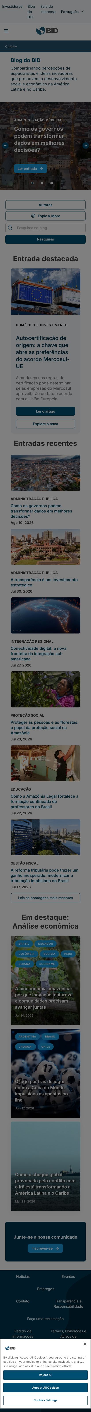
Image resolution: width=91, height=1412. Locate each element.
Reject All (45, 1375)
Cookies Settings (45, 1400)
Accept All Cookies (45, 1387)
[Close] (85, 1344)
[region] (45, 1373)
